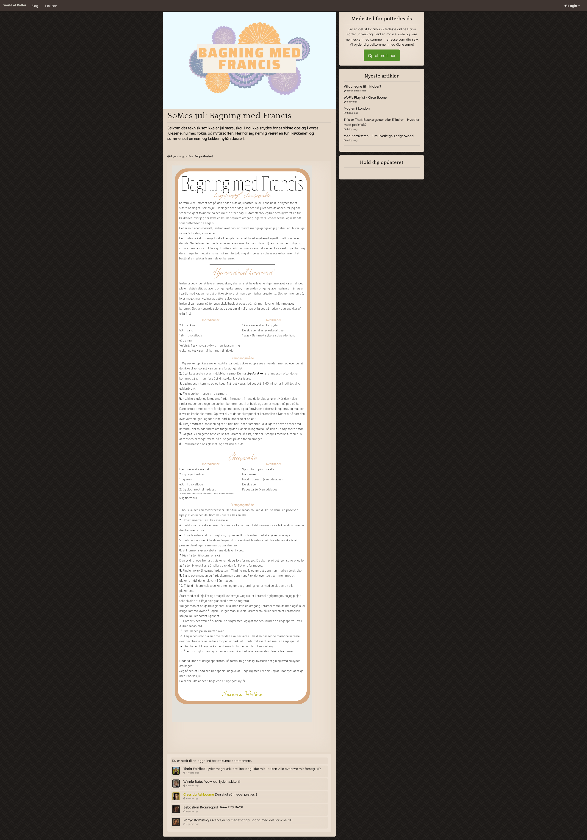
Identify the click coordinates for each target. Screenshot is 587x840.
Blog (34, 6)
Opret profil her (382, 55)
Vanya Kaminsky (196, 820)
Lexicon (51, 6)
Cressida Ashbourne (198, 794)
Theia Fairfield (194, 769)
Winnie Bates (193, 781)
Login (572, 6)
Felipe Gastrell (204, 156)
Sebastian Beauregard (200, 807)
